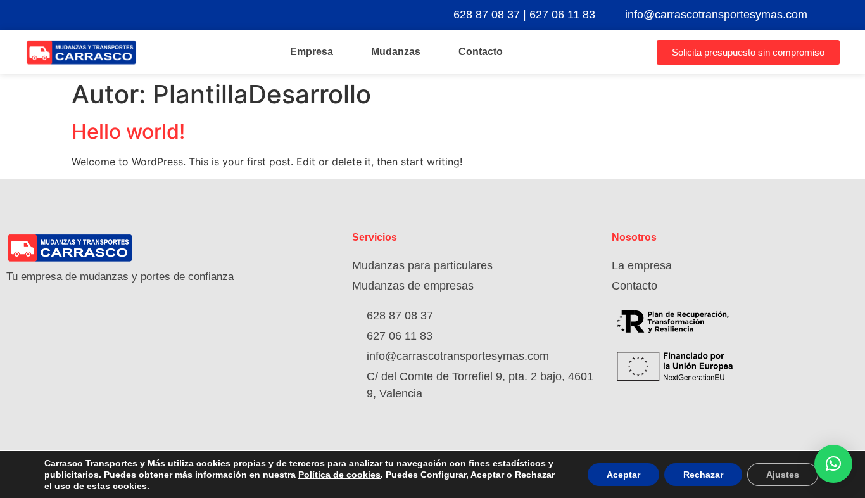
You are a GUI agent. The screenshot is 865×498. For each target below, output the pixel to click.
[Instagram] (851, 14)
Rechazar (703, 474)
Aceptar (623, 474)
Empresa (311, 51)
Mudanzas (395, 51)
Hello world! (128, 131)
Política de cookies (339, 474)
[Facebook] (828, 14)
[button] (833, 464)
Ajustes (782, 474)
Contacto (480, 51)
